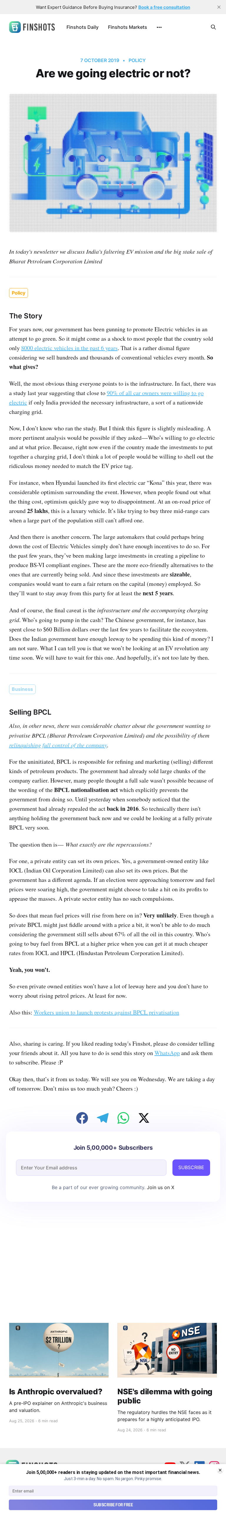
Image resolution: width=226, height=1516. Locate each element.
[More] (159, 27)
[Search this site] (213, 27)
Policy (137, 60)
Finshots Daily (83, 27)
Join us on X (159, 1187)
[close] (219, 7)
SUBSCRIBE (191, 1167)
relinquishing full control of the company (58, 745)
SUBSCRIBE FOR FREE (113, 1504)
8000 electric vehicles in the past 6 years (69, 348)
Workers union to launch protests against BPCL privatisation (106, 1012)
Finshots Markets (127, 27)
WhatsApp (167, 1053)
